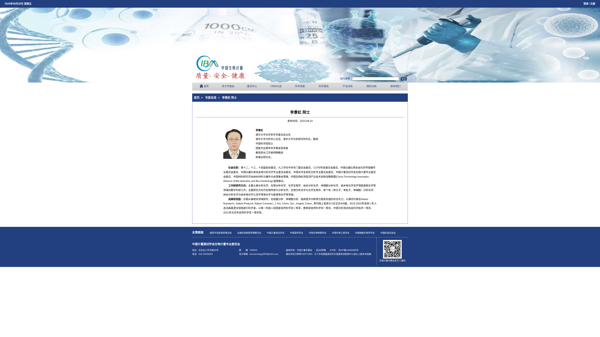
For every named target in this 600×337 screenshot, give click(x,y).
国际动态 (372, 86)
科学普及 (324, 86)
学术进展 (300, 86)
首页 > (199, 97)
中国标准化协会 (388, 233)
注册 (592, 3)
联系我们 (395, 86)
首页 (206, 86)
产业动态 (348, 86)
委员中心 (252, 86)
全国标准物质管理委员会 (249, 233)
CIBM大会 (276, 86)
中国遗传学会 (296, 233)
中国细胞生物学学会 (365, 233)
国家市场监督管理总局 (221, 233)
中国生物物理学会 (317, 233)
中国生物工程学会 (340, 233)
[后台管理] (321, 250)
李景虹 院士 (229, 97)
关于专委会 (228, 86)
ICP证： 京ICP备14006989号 (344, 250)
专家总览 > (213, 97)
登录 (585, 3)
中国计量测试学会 (275, 233)
